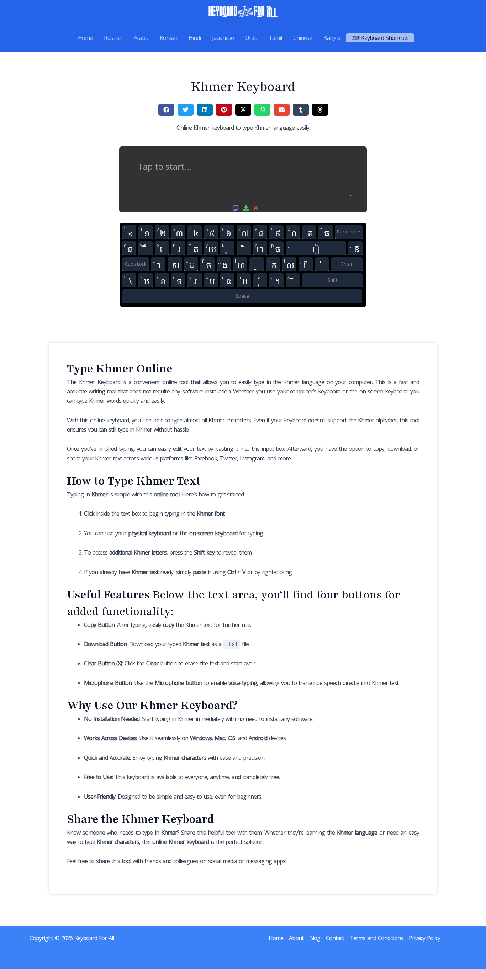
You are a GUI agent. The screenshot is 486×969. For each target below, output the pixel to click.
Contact (335, 938)
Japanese (223, 38)
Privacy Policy (424, 938)
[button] (166, 110)
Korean (168, 38)
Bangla (331, 38)
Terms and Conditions (376, 938)
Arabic (141, 38)
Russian (113, 38)
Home (85, 38)
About (296, 938)
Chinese (302, 38)
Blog (314, 938)
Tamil (275, 38)
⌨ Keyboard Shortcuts (380, 38)
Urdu (251, 38)
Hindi (195, 38)
